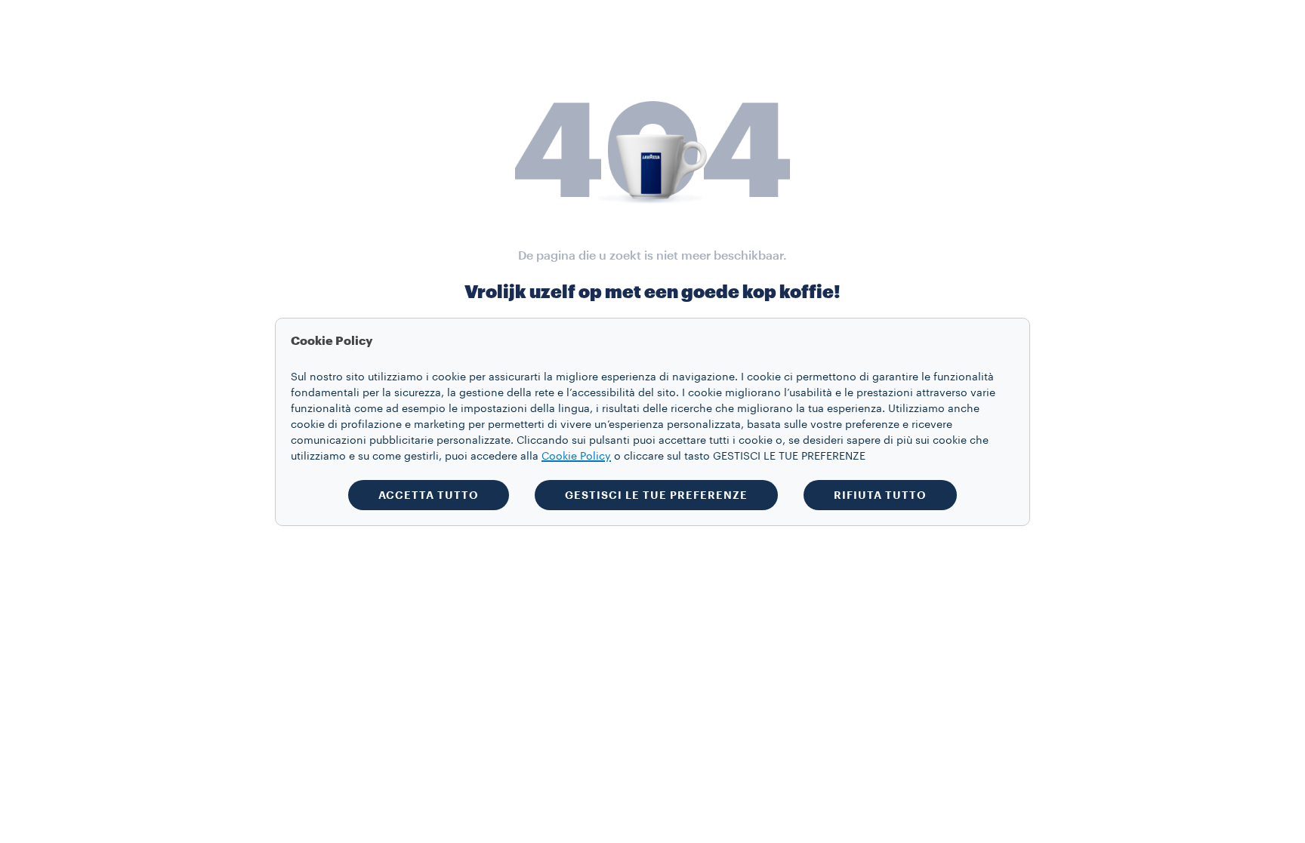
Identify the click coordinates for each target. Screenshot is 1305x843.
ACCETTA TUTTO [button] (428, 495)
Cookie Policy (576, 456)
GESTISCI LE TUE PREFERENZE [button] (656, 495)
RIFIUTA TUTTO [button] (880, 495)
